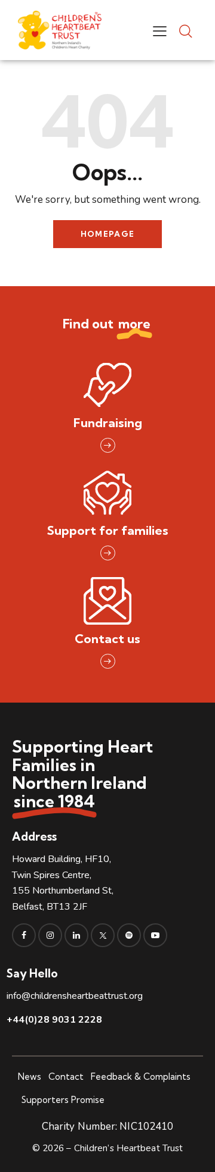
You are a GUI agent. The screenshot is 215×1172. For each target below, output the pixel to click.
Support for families (107, 530)
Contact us (107, 638)
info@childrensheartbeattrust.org (75, 995)
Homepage (107, 234)
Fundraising (107, 422)
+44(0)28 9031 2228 (54, 1019)
